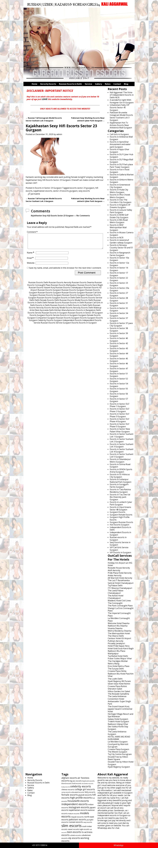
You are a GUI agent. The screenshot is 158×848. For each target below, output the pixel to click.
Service (88, 84)
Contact (117, 84)
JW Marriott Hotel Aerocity (120, 578)
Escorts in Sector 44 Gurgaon (119, 354)
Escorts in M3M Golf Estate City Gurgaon (119, 216)
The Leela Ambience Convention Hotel (117, 697)
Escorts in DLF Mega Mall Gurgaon (121, 160)
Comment (32, 232)
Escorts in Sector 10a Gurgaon (119, 259)
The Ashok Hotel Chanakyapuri (115, 596)
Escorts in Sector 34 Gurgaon (119, 314)
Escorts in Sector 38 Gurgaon (119, 329)
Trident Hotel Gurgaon (118, 721)
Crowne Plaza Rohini (117, 686)
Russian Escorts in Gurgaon (55, 312)
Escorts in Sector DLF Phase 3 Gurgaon (119, 415)
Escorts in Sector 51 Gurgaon (119, 374)
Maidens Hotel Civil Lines (119, 600)
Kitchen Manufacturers (65, 310)
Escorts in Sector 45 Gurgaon (119, 359)
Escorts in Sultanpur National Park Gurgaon (120, 480)
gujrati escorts (85, 795)
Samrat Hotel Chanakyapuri (120, 583)
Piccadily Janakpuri (116, 643)
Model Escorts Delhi (84, 300)
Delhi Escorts (82, 297)
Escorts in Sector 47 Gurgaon (119, 369)
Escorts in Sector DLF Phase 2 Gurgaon (119, 410)
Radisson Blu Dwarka (117, 625)
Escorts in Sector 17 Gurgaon (119, 274)
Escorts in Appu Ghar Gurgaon (119, 150)
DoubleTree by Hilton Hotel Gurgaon (120, 763)
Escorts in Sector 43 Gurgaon (119, 349)
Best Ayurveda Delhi (44, 310)
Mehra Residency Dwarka (119, 630)
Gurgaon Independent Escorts (68, 320)
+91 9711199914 (39, 845)
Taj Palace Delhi (115, 585)
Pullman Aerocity (115, 641)
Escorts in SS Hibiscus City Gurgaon (120, 475)
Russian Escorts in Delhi (70, 84)
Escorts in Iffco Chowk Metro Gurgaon (120, 196)
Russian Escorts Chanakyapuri (69, 287)
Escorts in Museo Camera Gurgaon (121, 233)
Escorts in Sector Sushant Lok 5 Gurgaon (121, 455)
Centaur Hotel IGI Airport (119, 638)
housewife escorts (78, 801)
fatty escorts (90, 792)
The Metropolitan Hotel (119, 633)
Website (30, 263)
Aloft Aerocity (114, 570)
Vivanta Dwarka (115, 628)
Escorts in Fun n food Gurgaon (119, 170)
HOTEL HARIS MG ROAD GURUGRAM (119, 738)
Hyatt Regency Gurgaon (119, 766)
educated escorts (77, 792)
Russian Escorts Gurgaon (49, 290)
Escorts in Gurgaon (69, 315)
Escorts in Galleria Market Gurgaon (122, 175)
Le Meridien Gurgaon (118, 741)
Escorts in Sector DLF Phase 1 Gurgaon (119, 405)
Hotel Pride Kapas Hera (118, 646)
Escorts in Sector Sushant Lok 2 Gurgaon (121, 440)
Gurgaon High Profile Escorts (119, 518)
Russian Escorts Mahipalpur (64, 285)
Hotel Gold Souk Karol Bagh (121, 648)
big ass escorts (76, 781)
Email (30, 258)
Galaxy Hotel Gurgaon (118, 719)
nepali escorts (77, 817)
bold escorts (76, 783)
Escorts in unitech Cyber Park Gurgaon (121, 503)
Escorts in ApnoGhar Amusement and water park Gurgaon (120, 144)
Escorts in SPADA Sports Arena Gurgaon (121, 470)
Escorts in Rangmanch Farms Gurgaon (120, 253)
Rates (107, 84)
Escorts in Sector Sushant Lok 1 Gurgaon (121, 435)
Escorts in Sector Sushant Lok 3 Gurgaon (121, 445)
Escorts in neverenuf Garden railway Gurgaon (121, 241)
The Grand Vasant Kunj (118, 706)
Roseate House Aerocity (119, 567)
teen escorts (74, 832)
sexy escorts (84, 191)
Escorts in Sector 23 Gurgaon (48, 188)
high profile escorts (81, 797)
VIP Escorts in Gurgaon (120, 552)
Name (30, 252)
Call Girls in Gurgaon (119, 134)
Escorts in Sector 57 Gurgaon (119, 400)
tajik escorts (84, 829)
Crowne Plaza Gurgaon (118, 749)
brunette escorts (87, 783)
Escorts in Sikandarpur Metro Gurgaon (120, 460)
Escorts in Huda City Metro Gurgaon (119, 190)
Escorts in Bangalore (85, 310)
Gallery (98, 84)
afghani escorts (69, 777)
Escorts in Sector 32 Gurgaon (119, 309)
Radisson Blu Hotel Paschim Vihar (120, 675)
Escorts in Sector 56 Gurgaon (119, 395)
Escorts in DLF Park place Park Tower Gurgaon (121, 165)
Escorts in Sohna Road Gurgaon (120, 465)
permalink (35, 193)
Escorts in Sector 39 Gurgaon (119, 334)
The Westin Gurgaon (117, 751)
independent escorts (74, 804)
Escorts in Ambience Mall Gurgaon (121, 138)
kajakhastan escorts (42, 191)
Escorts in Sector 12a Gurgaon (119, 264)
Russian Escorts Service (51, 322)
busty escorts (65, 787)
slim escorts (71, 825)
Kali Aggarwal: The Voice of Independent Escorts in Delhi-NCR (122, 95)
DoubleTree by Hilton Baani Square (118, 758)
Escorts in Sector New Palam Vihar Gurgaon (120, 430)
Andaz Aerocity (114, 575)
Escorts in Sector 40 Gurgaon (119, 339)
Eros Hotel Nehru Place (118, 666)
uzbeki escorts (75, 835)
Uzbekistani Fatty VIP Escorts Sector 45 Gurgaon (119, 107)
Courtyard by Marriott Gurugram (118, 745)
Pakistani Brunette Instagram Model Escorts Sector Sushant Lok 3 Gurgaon (121, 116)
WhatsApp (118, 845)
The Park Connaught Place (120, 605)
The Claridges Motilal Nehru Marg (118, 662)
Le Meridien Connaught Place (119, 619)
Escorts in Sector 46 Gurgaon (119, 364)
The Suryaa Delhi (116, 668)
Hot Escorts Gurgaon (119, 524)
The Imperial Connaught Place (119, 614)
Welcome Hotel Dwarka (118, 623)
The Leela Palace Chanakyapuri (115, 591)
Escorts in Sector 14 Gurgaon (119, 269)
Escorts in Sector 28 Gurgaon (119, 299)
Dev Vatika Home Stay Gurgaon (118, 727)
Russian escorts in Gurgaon (118, 538)
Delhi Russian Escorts (64, 300)
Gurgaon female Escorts (89, 315)
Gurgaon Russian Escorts (59, 317)
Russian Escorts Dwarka (83, 282)
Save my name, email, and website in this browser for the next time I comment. (65, 267)
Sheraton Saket (115, 688)
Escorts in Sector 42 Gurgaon (119, 344)
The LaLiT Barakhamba (119, 580)
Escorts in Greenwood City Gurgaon (120, 186)
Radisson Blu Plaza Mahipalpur (116, 652)
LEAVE (44, 99)
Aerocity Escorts (48, 84)
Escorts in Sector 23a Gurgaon (119, 289)
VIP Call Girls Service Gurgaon (119, 548)
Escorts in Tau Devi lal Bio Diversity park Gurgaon (120, 497)
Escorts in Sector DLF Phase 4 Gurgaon (119, 420)
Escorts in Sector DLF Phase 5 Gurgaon (119, 425)
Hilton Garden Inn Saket (119, 691)
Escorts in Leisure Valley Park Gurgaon (121, 211)
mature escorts (73, 813)
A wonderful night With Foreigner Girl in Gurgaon (122, 101)
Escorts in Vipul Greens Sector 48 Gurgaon (120, 508)
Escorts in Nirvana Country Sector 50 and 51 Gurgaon (121, 248)
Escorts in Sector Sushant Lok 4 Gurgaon (121, 450)
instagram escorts (79, 807)
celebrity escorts (80, 786)
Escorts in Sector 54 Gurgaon (119, 384)
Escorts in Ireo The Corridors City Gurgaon (120, 201)
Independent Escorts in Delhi (120, 528)
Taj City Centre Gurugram (120, 754)
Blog (126, 84)
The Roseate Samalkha (118, 693)
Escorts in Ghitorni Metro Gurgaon (121, 180)
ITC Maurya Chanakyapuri (120, 588)
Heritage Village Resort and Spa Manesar (120, 715)
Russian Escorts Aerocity (60, 282)
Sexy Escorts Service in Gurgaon (120, 543)
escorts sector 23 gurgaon (82, 188)
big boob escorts (88, 781)
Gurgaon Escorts (79, 317)
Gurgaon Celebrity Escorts (41, 320)
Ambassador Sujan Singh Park (119, 702)
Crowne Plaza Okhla (117, 671)
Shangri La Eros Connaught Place (120, 609)
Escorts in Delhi (68, 297)
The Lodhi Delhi (115, 678)
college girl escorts (85, 789)
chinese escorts (67, 789)
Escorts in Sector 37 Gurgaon (119, 319)
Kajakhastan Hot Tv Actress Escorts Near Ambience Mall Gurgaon (121, 125)
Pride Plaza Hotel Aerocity (120, 573)
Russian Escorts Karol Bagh (90, 285)
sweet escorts (73, 829)
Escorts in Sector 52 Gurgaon (119, 379)
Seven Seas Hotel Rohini (119, 683)
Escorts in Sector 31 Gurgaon (119, 304)
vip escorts (74, 837)
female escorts (69, 794)
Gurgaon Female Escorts (121, 514)
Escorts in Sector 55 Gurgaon (119, 389)
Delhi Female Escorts (44, 300)
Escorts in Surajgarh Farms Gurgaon (119, 485)
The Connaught (115, 603)
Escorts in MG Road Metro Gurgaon (119, 221)
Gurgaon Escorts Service (48, 315)
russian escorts (76, 822)
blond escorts (66, 783)
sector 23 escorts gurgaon (65, 191)
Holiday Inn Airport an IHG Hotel (120, 564)
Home (34, 84)
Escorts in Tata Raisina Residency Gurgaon (120, 490)
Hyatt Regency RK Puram (119, 681)
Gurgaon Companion (37, 317)
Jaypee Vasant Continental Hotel (120, 710)
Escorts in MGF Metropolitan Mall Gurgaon (118, 227)
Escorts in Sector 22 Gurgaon (119, 279)
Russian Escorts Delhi (38, 282)
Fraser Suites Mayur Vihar (120, 658)
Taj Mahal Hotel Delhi (118, 656)
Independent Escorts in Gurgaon (120, 533)
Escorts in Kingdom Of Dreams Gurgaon (120, 206)
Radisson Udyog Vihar (118, 724)
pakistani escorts (77, 819)
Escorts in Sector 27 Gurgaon (119, 294)
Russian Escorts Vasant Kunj (42, 287)
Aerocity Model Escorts (62, 307)
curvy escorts (66, 792)
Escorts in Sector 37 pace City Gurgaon (121, 324)
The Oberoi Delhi (116, 636)
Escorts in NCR (116, 237)
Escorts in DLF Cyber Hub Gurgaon (121, 155)
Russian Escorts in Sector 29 (81, 312)
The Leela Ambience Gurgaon (117, 732)
